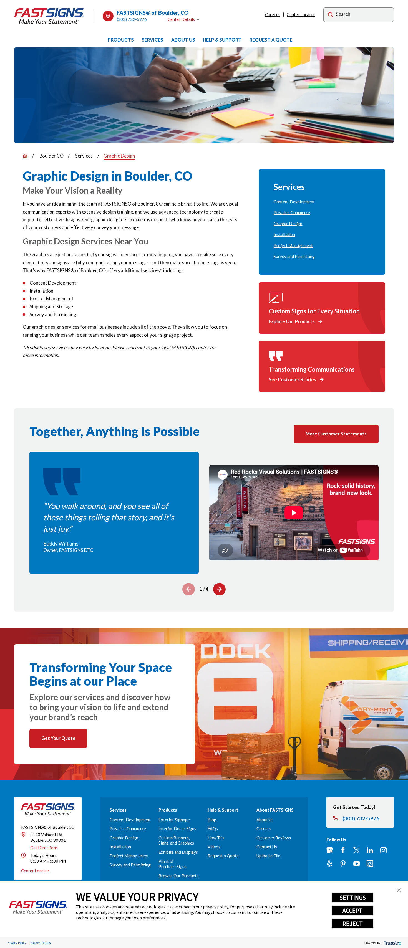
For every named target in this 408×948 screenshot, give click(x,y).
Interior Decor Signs (177, 828)
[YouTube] (356, 863)
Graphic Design (124, 837)
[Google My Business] (329, 850)
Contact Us (266, 846)
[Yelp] (329, 863)
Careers (272, 14)
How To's (216, 837)
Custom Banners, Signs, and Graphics (176, 840)
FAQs (213, 828)
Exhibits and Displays (178, 852)
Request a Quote (223, 855)
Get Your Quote (58, 738)
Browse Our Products (178, 875)
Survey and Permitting (130, 864)
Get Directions (44, 847)
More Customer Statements (336, 434)
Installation (120, 846)
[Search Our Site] (330, 15)
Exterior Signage (174, 819)
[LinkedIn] (370, 850)
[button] (398, 890)
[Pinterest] (343, 863)
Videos (214, 846)
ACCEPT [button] (352, 910)
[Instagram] (383, 850)
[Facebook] (343, 850)
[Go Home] (25, 156)
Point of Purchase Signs (172, 864)
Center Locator (301, 14)
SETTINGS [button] (352, 897)
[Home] (49, 16)
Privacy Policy (16, 943)
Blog (212, 819)
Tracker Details (40, 943)
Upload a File (268, 855)
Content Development (130, 819)
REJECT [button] (352, 923)
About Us (264, 819)
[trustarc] (391, 942)
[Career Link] (370, 863)
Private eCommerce (128, 828)
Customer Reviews (273, 837)
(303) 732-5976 (132, 19)
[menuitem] (322, 201)
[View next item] (219, 589)
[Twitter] (356, 850)
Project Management (129, 855)
